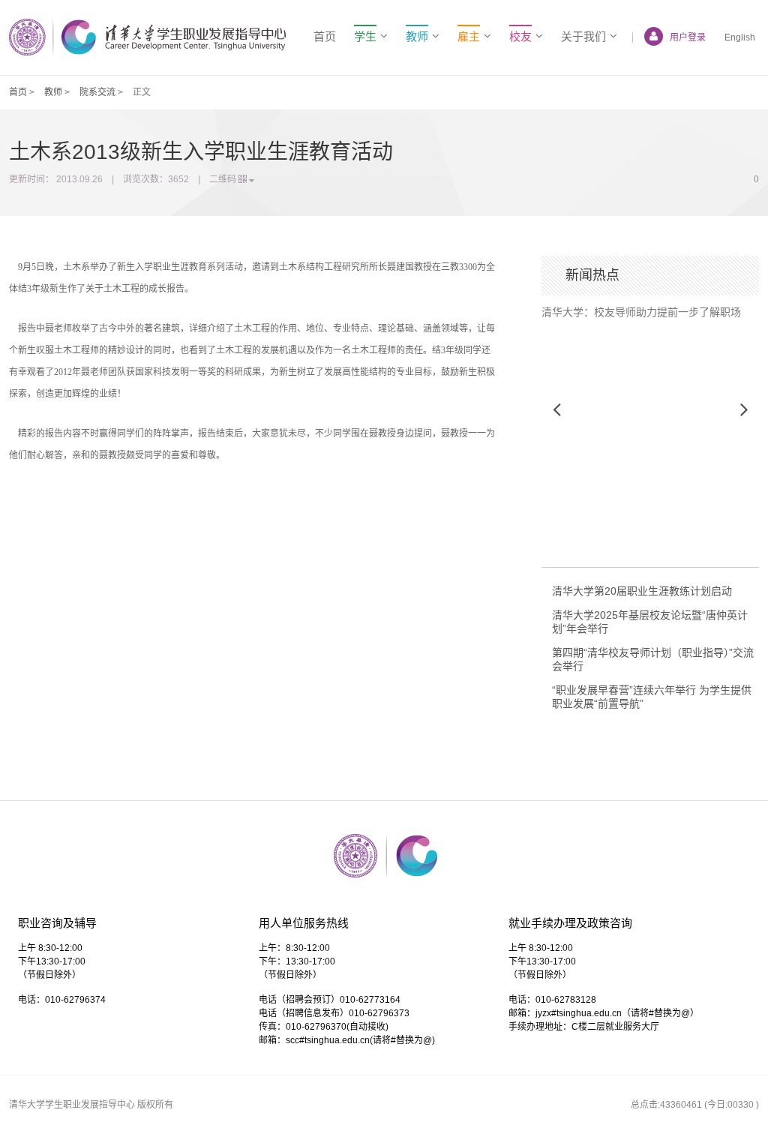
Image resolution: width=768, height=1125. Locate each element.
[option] (650, 307)
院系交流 (98, 92)
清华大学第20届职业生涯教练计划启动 (642, 591)
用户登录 (688, 37)
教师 (53, 92)
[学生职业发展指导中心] (147, 37)
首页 (325, 36)
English (739, 37)
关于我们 (583, 36)
